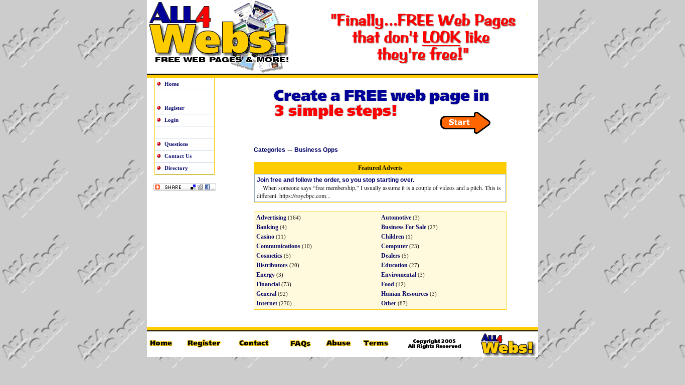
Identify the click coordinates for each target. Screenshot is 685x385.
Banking (267, 227)
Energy (265, 274)
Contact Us (178, 156)
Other (388, 303)
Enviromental (398, 274)
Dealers (390, 255)
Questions (176, 144)
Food (387, 284)
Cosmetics (269, 255)
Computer (394, 246)
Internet (266, 303)
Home (171, 84)
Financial (268, 284)
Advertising (271, 217)
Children (392, 236)
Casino (265, 236)
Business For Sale (403, 227)
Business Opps (316, 149)
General (266, 293)
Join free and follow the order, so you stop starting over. (335, 179)
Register (174, 108)
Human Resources (404, 293)
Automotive (396, 217)
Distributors (272, 265)
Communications (278, 246)
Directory (176, 168)
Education (394, 265)
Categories (269, 149)
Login (171, 120)
